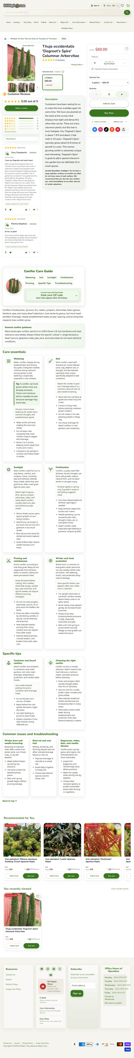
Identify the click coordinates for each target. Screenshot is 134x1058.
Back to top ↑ (10, 800)
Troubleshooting (63, 283)
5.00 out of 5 (29, 101)
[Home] (5, 39)
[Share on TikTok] (106, 129)
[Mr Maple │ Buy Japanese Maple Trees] (16, 6)
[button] (12, 87)
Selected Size (94, 77)
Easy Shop (27, 22)
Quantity (92, 89)
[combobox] (63, 12)
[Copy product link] (123, 129)
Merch (36, 22)
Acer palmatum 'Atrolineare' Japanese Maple (99, 860)
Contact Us (108, 22)
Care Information (78, 22)
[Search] (127, 12)
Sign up (77, 993)
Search (9, 979)
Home (8, 22)
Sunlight (51, 277)
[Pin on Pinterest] (117, 129)
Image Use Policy (13, 989)
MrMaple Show (67, 28)
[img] (10, 147)
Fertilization (67, 277)
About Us (52, 22)
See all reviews (10, 131)
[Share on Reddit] (112, 129)
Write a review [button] (21, 108)
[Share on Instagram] (100, 129)
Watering (30, 277)
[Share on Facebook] (94, 129)
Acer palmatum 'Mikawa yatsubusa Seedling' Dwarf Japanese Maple (21, 860)
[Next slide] (37, 87)
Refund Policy (95, 22)
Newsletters (121, 22)
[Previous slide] (5, 87)
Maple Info (64, 22)
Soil (41, 277)
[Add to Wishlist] (126, 48)
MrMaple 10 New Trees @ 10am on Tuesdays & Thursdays (33, 39)
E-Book (43, 22)
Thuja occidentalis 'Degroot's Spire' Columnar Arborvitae (21, 930)
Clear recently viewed (119, 889)
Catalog (16, 22)
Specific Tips (44, 283)
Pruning (30, 283)
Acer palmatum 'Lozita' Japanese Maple (60, 860)
